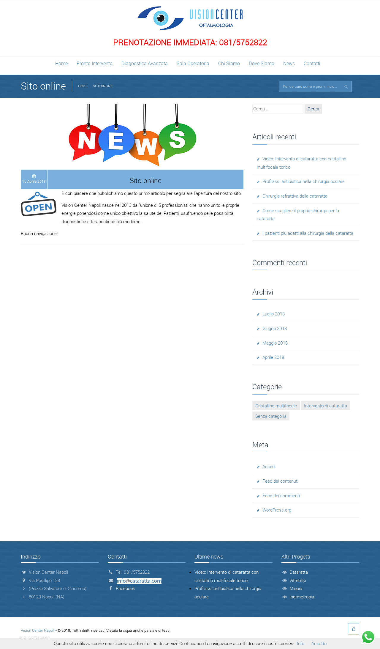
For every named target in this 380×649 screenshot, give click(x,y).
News (289, 63)
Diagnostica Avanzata (144, 63)
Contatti (312, 63)
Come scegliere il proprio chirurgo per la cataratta (298, 214)
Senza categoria (270, 416)
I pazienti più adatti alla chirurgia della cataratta (307, 233)
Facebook (125, 588)
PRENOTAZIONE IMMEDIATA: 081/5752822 (190, 42)
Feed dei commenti (281, 495)
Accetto (319, 643)
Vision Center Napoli (38, 630)
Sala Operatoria (193, 63)
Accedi (269, 466)
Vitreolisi (297, 580)
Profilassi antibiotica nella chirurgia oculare (303, 181)
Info (300, 643)
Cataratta (298, 572)
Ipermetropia (301, 597)
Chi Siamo (229, 63)
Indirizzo (31, 556)
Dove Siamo (261, 63)
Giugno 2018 (274, 328)
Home (61, 63)
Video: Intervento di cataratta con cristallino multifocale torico (301, 163)
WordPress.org (276, 510)
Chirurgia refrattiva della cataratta (294, 196)
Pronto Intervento (95, 63)
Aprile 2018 (273, 357)
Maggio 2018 (275, 343)
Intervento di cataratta (325, 406)
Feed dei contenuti (280, 481)
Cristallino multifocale (276, 406)
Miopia (295, 588)
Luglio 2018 (273, 314)
